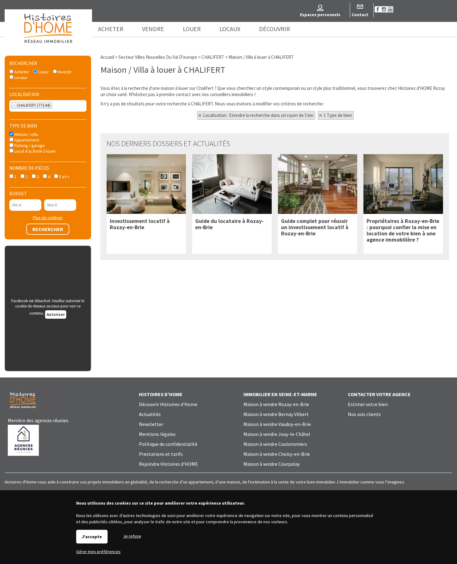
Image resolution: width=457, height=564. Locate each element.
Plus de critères (47, 217)
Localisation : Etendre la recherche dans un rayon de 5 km (258, 115)
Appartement (26, 140)
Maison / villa (25, 134)
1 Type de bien (338, 115)
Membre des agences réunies (38, 420)
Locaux (20, 77)
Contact (360, 14)
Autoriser (56, 314)
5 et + (63, 176)
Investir (64, 72)
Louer (43, 72)
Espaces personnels (320, 14)
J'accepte (92, 536)
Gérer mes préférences (98, 551)
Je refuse (132, 536)
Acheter (21, 72)
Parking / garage (29, 145)
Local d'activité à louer (34, 151)
